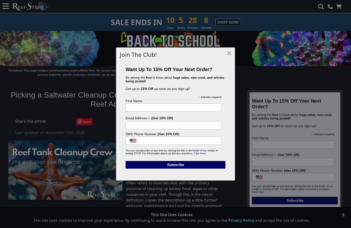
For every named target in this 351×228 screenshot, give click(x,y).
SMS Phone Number (152, 134)
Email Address (149, 118)
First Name (134, 101)
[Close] (229, 53)
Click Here (200, 153)
